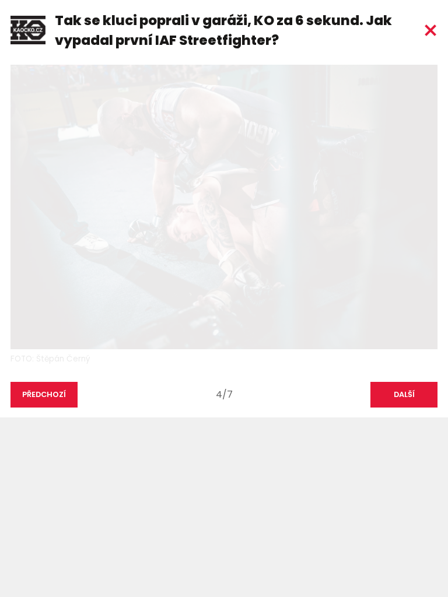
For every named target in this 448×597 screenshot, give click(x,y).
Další (404, 394)
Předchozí (44, 394)
